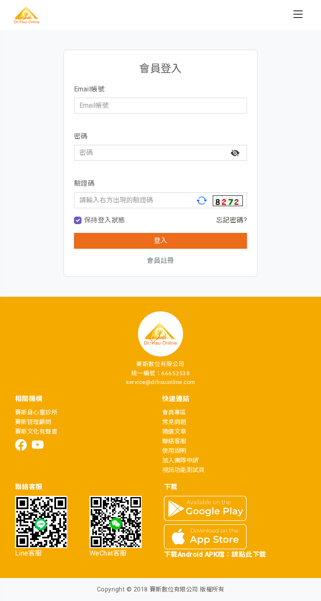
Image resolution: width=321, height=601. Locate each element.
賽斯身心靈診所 (36, 412)
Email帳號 (89, 89)
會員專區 (174, 412)
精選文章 (174, 431)
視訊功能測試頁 (183, 470)
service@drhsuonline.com (160, 382)
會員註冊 (160, 261)
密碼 (81, 136)
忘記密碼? (231, 220)
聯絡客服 (174, 441)
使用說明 (174, 451)
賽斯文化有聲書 (36, 431)
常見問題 (174, 422)
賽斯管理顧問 (33, 422)
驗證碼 (84, 183)
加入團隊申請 (180, 460)
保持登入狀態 (104, 220)
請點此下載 (249, 554)
